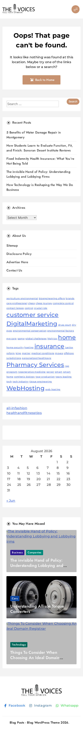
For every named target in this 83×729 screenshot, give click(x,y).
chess (31, 303)
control (29, 308)
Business (17, 552)
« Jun (10, 501)
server (50, 372)
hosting (28, 347)
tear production (45, 376)
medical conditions (42, 353)
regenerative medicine (32, 372)
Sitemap (12, 245)
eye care (11, 338)
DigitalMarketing (31, 323)
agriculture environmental (22, 298)
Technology (19, 645)
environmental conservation (30, 331)
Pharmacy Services (35, 364)
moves (59, 353)
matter (26, 353)
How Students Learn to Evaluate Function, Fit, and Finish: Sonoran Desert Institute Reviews (39, 148)
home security (15, 347)
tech (9, 381)
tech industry (21, 381)
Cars (15, 598)
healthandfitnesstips (24, 413)
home (67, 337)
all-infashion (16, 408)
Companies (35, 552)
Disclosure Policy (18, 253)
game (21, 338)
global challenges (36, 338)
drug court (64, 325)
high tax (52, 338)
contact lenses (15, 308)
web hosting (52, 389)
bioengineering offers (52, 298)
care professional (16, 303)
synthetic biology (24, 376)
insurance (49, 346)
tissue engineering (40, 381)
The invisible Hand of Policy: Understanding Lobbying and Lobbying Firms (38, 174)
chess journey (44, 303)
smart (58, 372)
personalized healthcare (36, 358)
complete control (63, 303)
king (18, 353)
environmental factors (60, 331)
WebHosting (25, 388)
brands (70, 298)
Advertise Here (17, 262)
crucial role (40, 308)
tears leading (64, 376)
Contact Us (14, 270)
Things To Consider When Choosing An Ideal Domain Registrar (34, 658)
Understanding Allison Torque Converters (37, 608)
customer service (32, 314)
